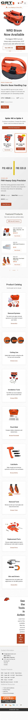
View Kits (14, 50)
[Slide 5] (18, 53)
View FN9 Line (6, 206)
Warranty (5, 694)
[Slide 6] (21, 53)
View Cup (4, 109)
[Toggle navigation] (25, 3)
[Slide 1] (7, 53)
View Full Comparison (14, 130)
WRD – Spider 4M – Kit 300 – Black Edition (11, 675)
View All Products (15, 223)
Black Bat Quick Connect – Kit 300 (9, 684)
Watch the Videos (21, 642)
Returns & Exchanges (8, 695)
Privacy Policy (6, 692)
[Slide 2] (10, 53)
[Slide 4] (15, 53)
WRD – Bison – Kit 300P (7, 682)
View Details (7, 152)
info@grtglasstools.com (10, 656)
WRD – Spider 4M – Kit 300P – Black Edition (11, 677)
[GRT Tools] (8, 3)
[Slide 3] (13, 53)
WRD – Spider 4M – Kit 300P (8, 680)
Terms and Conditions (8, 690)
